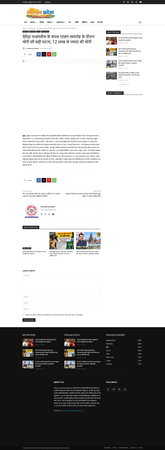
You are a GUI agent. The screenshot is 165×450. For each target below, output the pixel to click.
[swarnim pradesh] (24, 48)
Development (80, 248)
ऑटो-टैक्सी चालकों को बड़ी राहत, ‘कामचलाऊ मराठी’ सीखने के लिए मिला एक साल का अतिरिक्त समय (61, 254)
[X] (132, 2)
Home (24, 28)
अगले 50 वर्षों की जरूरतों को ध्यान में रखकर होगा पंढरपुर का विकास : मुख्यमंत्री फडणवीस (130, 63)
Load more (123, 84)
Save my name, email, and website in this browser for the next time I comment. (54, 315)
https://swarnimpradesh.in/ (48, 210)
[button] (139, 22)
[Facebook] (124, 2)
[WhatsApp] (136, 2)
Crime (38, 31)
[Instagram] (128, 2)
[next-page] (27, 261)
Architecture (32, 28)
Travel (52, 248)
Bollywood (32, 31)
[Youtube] (140, 2)
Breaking (40, 28)
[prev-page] (24, 261)
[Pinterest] (49, 54)
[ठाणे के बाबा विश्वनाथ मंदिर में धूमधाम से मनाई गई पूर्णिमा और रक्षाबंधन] (35, 240)
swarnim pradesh (33, 48)
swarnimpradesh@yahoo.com (73, 410)
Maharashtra (45, 31)
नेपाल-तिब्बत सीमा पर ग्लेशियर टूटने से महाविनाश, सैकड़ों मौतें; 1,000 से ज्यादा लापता (129, 75)
